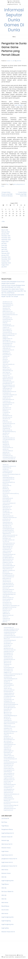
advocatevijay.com (7, 425)
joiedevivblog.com (8, 771)
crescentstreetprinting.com (10, 640)
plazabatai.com (6, 504)
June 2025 (4, 245)
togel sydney (5, 928)
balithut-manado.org (7, 430)
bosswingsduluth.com (7, 573)
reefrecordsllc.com (8, 680)
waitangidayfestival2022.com (9, 457)
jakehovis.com (6, 572)
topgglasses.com (7, 672)
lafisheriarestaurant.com (8, 567)
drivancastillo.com (8, 746)
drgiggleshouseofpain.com (9, 386)
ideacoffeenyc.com (7, 525)
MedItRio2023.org (6, 454)
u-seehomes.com (6, 401)
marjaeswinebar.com (7, 522)
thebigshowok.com (8, 656)
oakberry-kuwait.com (7, 551)
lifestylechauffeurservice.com (9, 391)
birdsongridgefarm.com (9, 770)
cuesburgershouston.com (9, 635)
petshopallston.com (8, 669)
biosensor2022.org (7, 485)
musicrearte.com (6, 600)
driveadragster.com (8, 643)
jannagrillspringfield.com (8, 557)
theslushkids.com (8, 709)
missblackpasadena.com (9, 675)
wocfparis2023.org (7, 467)
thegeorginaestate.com (8, 583)
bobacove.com (6, 588)
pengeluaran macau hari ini (9, 866)
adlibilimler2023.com (7, 426)
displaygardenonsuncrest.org (9, 607)
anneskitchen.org (8, 677)
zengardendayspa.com (9, 693)
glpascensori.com (8, 712)
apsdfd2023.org (6, 446)
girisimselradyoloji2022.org (9, 482)
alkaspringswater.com (8, 546)
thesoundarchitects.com (9, 739)
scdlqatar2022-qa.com (8, 471)
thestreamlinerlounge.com (10, 784)
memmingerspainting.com (8, 382)
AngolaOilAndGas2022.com (9, 438)
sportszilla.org (6, 596)
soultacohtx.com (6, 618)
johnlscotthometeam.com (8, 399)
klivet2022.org (6, 488)
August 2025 (5, 241)
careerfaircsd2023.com (8, 450)
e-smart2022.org (6, 412)
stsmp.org (5, 322)
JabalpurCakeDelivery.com (9, 335)
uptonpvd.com (7, 717)
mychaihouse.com (7, 580)
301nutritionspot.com (8, 765)
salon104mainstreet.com (8, 544)
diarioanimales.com (7, 509)
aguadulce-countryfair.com (9, 570)
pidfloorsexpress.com (8, 311)
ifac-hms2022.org (6, 490)
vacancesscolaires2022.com (9, 458)
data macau (4, 902)
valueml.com (5, 362)
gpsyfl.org (5, 621)
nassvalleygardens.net (9, 789)
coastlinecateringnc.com (9, 633)
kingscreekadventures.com (9, 346)
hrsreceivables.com (7, 374)
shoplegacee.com (7, 353)
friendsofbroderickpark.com (9, 554)
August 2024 (5, 265)
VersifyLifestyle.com (7, 345)
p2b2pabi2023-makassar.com (9, 466)
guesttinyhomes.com (8, 648)
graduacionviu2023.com (9, 690)
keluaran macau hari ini (8, 931)
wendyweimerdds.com (8, 370)
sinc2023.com (6, 469)
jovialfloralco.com (7, 398)
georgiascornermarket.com (9, 536)
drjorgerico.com (6, 367)
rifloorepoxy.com (7, 714)
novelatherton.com (8, 787)
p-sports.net (6, 666)
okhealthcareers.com (7, 301)
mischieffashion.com (7, 404)
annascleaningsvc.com (9, 699)
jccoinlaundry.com (7, 519)
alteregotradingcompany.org (9, 431)
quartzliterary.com (7, 552)
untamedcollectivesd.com (9, 726)
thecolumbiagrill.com (7, 472)
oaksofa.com (6, 616)
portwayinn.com (7, 736)
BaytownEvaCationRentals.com (10, 333)
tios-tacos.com (7, 686)
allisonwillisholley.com (9, 733)
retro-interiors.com (7, 407)
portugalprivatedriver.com (8, 540)
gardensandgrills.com (9, 750)
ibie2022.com (5, 434)
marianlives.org (6, 308)
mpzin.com (5, 357)
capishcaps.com (6, 620)
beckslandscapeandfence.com (11, 630)
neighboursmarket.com (9, 778)
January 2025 (5, 255)
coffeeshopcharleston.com (9, 543)
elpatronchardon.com (7, 560)
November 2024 (5, 259)
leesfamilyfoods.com (7, 415)
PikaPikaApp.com (6, 340)
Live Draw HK (5, 818)
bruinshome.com (7, 698)
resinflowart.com (7, 664)
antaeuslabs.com (6, 348)
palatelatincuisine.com (9, 651)
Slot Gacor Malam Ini (7, 891)
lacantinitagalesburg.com (8, 528)
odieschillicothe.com (7, 527)
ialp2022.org (5, 487)
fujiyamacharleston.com (8, 559)
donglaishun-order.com (8, 562)
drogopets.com (6, 612)
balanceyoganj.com (7, 329)
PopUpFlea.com (6, 361)
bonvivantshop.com (7, 354)
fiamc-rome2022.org (7, 564)
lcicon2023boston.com (8, 455)
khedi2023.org (6, 475)
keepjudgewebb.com (8, 742)
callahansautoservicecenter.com (10, 535)
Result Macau (5, 906)
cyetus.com (5, 420)
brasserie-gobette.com (8, 599)
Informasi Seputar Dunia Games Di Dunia (14, 20)
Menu (14, 36)
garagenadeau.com (7, 390)
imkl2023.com (6, 449)
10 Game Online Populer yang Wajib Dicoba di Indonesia (6, 194)
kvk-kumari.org (7, 803)
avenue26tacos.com (8, 670)
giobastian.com (7, 710)
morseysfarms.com (7, 602)
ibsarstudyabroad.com (8, 498)
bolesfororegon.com (8, 781)
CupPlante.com (6, 356)
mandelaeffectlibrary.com (8, 325)
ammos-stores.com (8, 766)
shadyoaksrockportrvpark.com (10, 517)
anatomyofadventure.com (10, 744)
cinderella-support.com (8, 377)
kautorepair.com (6, 520)
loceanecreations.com (9, 768)
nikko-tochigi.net (7, 754)
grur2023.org (5, 441)
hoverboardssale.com (8, 319)
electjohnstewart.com (8, 790)
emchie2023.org (6, 480)
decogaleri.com (6, 511)
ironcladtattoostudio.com (9, 696)
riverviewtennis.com (7, 604)
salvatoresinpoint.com (8, 396)
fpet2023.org (5, 410)
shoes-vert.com (6, 514)
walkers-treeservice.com (9, 723)
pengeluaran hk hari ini (12, 4)
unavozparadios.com (7, 512)
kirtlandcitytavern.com (9, 763)
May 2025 (4, 247)
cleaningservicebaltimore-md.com (11, 629)
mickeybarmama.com (7, 591)
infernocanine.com (8, 730)
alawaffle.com (7, 682)
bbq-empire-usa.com (7, 608)
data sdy (3, 895)
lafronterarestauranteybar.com (11, 704)
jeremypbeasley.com (7, 383)
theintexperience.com (7, 303)
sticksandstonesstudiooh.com (10, 722)
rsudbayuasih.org (8, 795)
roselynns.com (6, 327)
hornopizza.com (7, 642)
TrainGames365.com (7, 332)
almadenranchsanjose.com (9, 423)
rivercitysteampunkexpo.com (10, 758)
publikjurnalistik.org (8, 797)
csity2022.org (5, 496)
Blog (7, 184)
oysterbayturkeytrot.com (9, 702)
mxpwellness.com (8, 728)
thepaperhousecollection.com (10, 731)
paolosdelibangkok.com (8, 586)
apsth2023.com (6, 452)
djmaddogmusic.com (8, 738)
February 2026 (5, 232)
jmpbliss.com (5, 366)
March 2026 (4, 230)
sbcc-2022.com (6, 436)
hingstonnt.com (6, 316)
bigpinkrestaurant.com (8, 378)
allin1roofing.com (7, 741)
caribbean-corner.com (9, 755)
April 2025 (4, 249)
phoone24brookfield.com (8, 589)
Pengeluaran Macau (7, 829)
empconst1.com (6, 375)
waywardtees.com (7, 309)
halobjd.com (5, 337)
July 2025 (3, 243)
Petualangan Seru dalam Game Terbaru (12, 289)
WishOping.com (6, 351)
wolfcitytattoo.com (8, 701)
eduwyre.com (6, 406)
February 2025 (5, 253)
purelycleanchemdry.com (8, 350)
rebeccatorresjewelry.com (8, 364)
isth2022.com (5, 464)
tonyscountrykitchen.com (8, 576)
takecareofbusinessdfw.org (9, 341)
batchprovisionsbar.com (8, 597)
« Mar (3, 221)
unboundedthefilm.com (8, 305)
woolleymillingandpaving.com (10, 715)
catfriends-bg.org (6, 306)
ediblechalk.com (6, 613)
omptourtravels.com (8, 792)
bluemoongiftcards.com (9, 757)
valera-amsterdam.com (9, 773)
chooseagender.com (7, 317)
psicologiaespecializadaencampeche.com (13, 637)
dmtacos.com (7, 638)
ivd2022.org (5, 495)
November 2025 (5, 238)
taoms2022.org (6, 491)
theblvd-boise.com (7, 409)
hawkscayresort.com (7, 506)
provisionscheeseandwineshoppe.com (11, 474)
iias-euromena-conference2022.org (11, 493)
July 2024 (3, 267)
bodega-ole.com (7, 783)
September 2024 (6, 263)
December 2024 (5, 257)
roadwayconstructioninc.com (9, 592)
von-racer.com (6, 541)
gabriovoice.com (7, 662)
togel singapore (19, 105)
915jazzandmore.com (7, 568)
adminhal (19, 60)
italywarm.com (7, 800)
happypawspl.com (7, 533)
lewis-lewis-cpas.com (7, 417)
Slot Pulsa (4, 822)
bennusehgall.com (7, 500)
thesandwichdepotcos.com (9, 385)
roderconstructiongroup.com (9, 503)
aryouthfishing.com (8, 683)
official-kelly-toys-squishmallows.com (11, 605)
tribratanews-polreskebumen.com (11, 794)
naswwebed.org (6, 428)
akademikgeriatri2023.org (8, 477)
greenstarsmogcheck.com (8, 532)
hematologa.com (7, 645)
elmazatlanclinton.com (8, 524)
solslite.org (6, 734)
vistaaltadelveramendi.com (10, 632)
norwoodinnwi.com (8, 776)
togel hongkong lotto (7, 924)
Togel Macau (5, 826)
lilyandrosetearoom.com (9, 706)
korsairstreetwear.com (9, 667)
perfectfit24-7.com (7, 538)
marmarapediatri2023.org (8, 479)
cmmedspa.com (7, 747)
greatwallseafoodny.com (9, 659)
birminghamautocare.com (8, 575)
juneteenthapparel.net (9, 799)
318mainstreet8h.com (7, 548)
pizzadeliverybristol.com (8, 530)
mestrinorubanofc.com (9, 786)
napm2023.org (6, 444)
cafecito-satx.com (8, 688)
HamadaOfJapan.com (7, 343)
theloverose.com (7, 661)
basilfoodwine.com (8, 752)
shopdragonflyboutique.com (9, 594)
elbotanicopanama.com (8, 516)
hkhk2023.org (6, 442)
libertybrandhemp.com (9, 774)
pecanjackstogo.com (8, 691)
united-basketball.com (9, 685)
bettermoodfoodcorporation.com (10, 314)
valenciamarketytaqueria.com (10, 678)
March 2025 (4, 251)
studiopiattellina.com (7, 556)
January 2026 (5, 234)
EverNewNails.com (7, 393)
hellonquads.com (6, 507)
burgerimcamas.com (8, 810)
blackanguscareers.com (9, 779)
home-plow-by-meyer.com (10, 650)
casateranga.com (8, 720)
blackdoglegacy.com (8, 653)
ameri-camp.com (6, 372)
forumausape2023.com (8, 447)
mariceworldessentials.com (9, 565)
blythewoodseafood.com (8, 584)
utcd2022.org (5, 483)
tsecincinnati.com (6, 501)
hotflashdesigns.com (7, 388)
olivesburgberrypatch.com (10, 707)
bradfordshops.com (7, 422)
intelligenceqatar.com (7, 338)
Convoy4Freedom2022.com (9, 439)
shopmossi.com (7, 725)
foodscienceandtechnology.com (11, 805)
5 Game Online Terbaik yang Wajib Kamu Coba (21, 194)
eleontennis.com (6, 418)
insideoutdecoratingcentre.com (10, 394)
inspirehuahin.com (7, 380)
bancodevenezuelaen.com (9, 313)
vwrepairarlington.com (9, 627)
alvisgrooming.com (7, 581)
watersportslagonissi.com (8, 402)
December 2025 (5, 236)
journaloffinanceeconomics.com (11, 802)
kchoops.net (6, 760)
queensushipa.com (7, 369)
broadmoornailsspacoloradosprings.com (13, 674)
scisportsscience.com (8, 807)
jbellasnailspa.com (7, 578)
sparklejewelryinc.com (9, 694)
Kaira (15, 955)
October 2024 (5, 261)
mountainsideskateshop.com (10, 762)
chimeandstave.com (8, 658)
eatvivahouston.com (8, 654)
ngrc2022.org (5, 414)
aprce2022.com (6, 433)
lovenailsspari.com (7, 549)
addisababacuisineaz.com (10, 808)
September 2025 (6, 239)
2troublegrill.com (7, 718)
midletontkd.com (7, 749)
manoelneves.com (7, 324)
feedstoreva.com (6, 610)
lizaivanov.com (7, 646)
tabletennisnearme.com (8, 615)
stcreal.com (5, 359)
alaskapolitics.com (7, 321)
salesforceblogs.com (7, 330)
